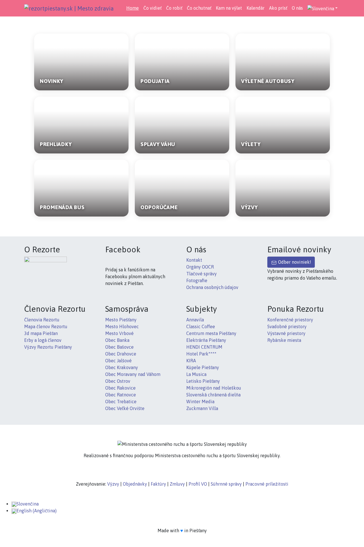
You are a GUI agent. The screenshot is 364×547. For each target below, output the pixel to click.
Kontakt (194, 260)
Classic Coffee (200, 326)
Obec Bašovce (119, 347)
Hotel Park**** (201, 353)
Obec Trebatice (120, 401)
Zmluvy (177, 483)
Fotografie (196, 280)
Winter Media (200, 401)
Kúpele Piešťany (202, 367)
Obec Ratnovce (120, 394)
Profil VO (198, 483)
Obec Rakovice (120, 387)
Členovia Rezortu (41, 319)
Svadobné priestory (287, 326)
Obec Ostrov (117, 381)
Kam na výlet (229, 8)
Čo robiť (174, 8)
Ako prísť (278, 8)
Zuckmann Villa (202, 408)
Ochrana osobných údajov (212, 287)
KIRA (191, 360)
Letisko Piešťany (203, 381)
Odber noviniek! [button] (294, 262)
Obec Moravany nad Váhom (132, 374)
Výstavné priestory (286, 333)
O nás (297, 8)
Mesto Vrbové (119, 333)
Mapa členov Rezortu (45, 326)
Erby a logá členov (42, 340)
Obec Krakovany (121, 367)
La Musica (196, 374)
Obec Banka (117, 340)
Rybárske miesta (284, 340)
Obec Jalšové (118, 360)
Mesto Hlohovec (122, 326)
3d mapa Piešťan (41, 333)
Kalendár (255, 8)
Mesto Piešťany (120, 319)
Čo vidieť (152, 8)
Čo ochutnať (199, 8)
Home (132, 8)
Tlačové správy (201, 273)
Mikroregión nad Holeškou (213, 387)
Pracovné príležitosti (266, 483)
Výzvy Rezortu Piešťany (48, 347)
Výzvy (113, 483)
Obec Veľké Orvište (124, 408)
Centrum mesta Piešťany (211, 333)
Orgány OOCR (200, 266)
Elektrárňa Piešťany (206, 340)
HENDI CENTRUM (204, 347)
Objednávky (135, 483)
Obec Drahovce (120, 353)
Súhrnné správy (226, 483)
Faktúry (158, 483)
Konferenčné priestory (290, 319)
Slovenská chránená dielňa (213, 394)
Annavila (195, 319)
